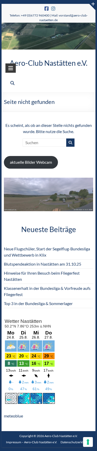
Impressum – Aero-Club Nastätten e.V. (31, 442)
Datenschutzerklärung (76, 442)
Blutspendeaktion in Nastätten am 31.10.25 (42, 263)
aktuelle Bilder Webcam (31, 162)
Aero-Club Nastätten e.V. (48, 63)
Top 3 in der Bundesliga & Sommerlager (38, 303)
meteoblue (13, 415)
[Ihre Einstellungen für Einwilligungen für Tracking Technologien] (88, 442)
